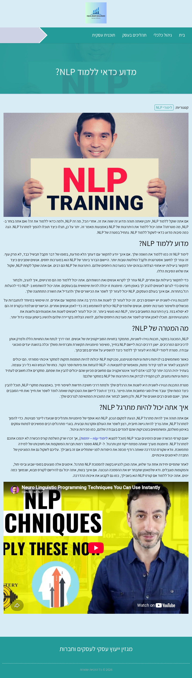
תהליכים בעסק (134, 35)
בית (182, 35)
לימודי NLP (164, 107)
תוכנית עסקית (103, 35)
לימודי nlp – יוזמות (94, 438)
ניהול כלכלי (163, 35)
